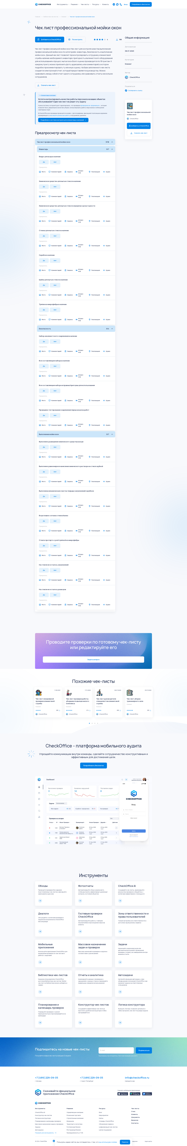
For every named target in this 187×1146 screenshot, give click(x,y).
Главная (37, 17)
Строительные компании (75, 1118)
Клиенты (105, 4)
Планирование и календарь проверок (48, 1121)
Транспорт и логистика (74, 1124)
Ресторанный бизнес (74, 1130)
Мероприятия (103, 1115)
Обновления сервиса (106, 1124)
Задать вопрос (93, 659)
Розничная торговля (74, 1115)
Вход (125, 4)
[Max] (117, 4)
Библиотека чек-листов (51, 17)
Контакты (134, 1123)
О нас (133, 1111)
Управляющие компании (75, 1112)
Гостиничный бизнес (74, 1127)
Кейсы (101, 1118)
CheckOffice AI (40, 1112)
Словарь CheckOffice (106, 1121)
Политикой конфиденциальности (127, 1056)
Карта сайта (148, 1141)
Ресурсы (95, 4)
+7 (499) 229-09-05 (46, 1077)
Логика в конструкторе (43, 1118)
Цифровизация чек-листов (108, 1127)
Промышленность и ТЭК (75, 1133)
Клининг (64, 17)
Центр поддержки (105, 1130)
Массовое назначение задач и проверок (49, 1124)
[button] (89, 723)
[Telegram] (114, 4)
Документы (135, 1117)
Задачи (37, 1127)
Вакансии (134, 1120)
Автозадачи (39, 1130)
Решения (74, 4)
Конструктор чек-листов (43, 1115)
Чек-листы (85, 4)
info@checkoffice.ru (137, 1077)
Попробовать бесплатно (141, 4)
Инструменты (62, 4)
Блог (100, 1112)
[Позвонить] (121, 4)
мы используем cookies (108, 1142)
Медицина (70, 1121)
